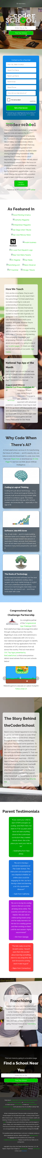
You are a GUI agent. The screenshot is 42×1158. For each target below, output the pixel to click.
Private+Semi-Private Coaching (19, 1100)
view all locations (21, 37)
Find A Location (21, 184)
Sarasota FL (21, 688)
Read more (15, 459)
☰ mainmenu (21, 3)
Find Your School (21, 33)
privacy (28, 115)
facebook (24, 1151)
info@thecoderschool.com (11, 1140)
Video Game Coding (28, 1102)
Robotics (10, 1102)
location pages (14, 346)
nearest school (34, 1135)
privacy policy (24, 1148)
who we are (36, 1148)
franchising (32, 1024)
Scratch (19, 1102)
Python (15, 1102)
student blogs (18, 1104)
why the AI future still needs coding (21, 1109)
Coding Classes (33, 1100)
